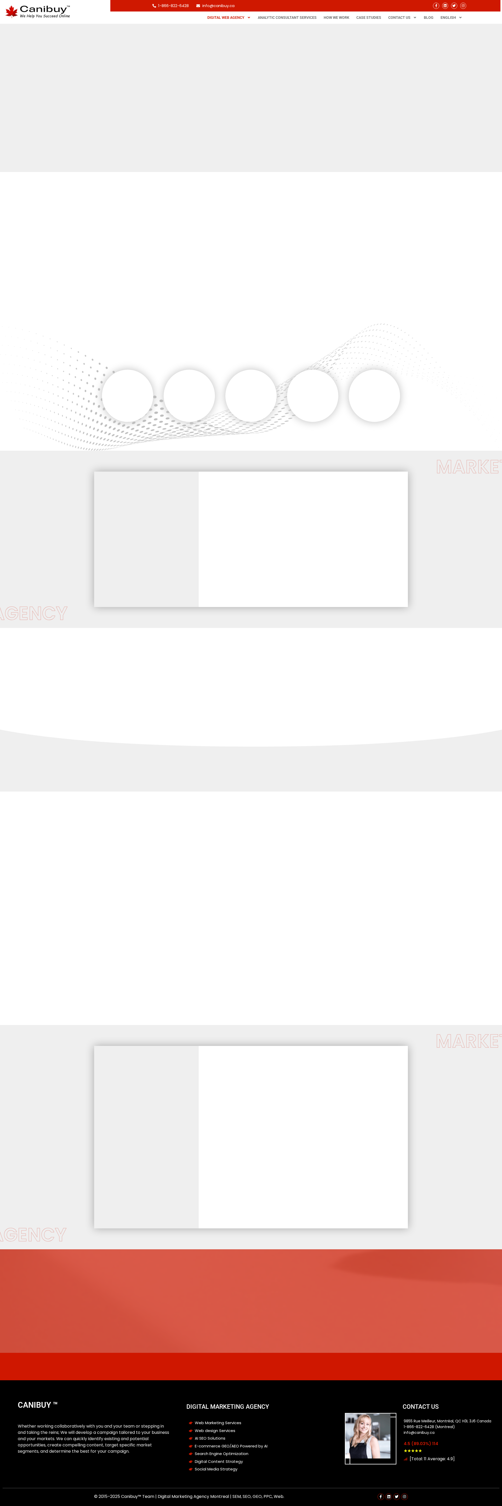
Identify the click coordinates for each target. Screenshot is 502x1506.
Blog (428, 17)
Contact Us (399, 17)
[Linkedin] (445, 6)
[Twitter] (454, 6)
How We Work (336, 17)
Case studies (368, 17)
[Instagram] (463, 6)
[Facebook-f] (436, 6)
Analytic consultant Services (287, 17)
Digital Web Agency (225, 17)
